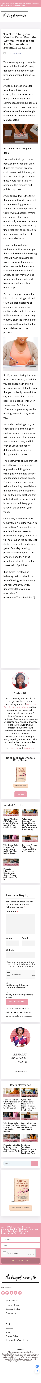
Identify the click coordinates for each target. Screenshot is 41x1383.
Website (10, 950)
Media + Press (12, 1305)
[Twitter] (7, 1293)
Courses (9, 1328)
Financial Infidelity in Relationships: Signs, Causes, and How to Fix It (10, 874)
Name (10, 938)
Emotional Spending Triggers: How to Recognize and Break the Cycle (28, 1149)
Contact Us (11, 1313)
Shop (8, 1332)
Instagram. (29, 748)
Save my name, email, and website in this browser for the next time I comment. (21, 964)
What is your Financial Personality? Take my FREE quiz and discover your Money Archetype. (19, 4)
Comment (12, 911)
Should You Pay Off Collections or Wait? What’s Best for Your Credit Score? (10, 823)
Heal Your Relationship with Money (20, 706)
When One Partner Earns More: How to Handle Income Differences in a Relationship (29, 824)
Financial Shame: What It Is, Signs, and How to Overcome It (29, 848)
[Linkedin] (11, 1293)
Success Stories (13, 1309)
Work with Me (12, 1301)
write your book (20, 465)
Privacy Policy (12, 1336)
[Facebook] (3, 1293)
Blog (8, 1324)
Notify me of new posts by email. (19, 996)
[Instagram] (15, 1293)
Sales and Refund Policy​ (17, 1341)
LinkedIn (14, 748)
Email (26, 938)
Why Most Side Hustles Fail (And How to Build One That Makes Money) (10, 849)
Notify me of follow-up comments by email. (17, 986)
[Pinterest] (20, 1293)
